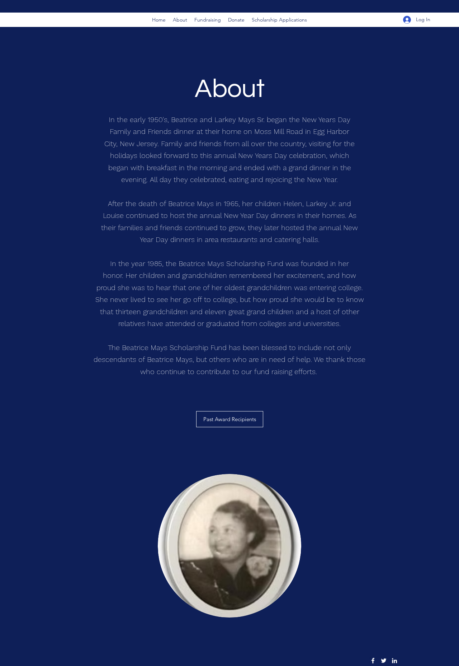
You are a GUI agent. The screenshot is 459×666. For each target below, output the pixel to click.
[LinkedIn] (394, 660)
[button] (279, 19)
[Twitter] (383, 660)
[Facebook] (373, 660)
